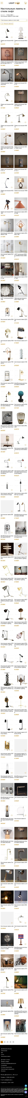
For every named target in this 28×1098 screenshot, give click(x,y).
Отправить (7, 556)
